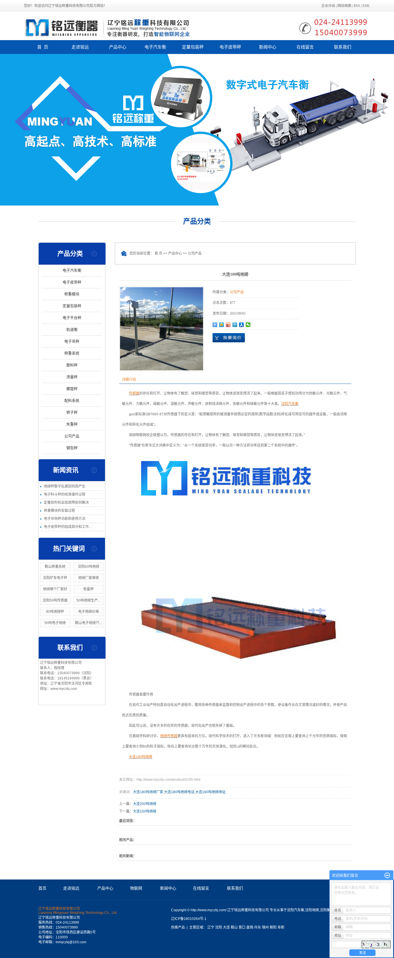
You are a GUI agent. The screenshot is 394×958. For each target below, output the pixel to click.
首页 (42, 888)
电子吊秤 (71, 341)
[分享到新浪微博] (228, 324)
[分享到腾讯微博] (234, 324)
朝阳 (273, 927)
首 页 (42, 46)
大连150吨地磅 (144, 811)
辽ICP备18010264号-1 (189, 919)
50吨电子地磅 (55, 623)
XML (366, 6)
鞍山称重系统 (55, 567)
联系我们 (342, 46)
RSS (357, 6)
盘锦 (249, 927)
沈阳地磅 (312, 910)
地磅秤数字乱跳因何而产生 (64, 486)
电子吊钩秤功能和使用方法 (64, 519)
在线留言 (305, 46)
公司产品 (71, 436)
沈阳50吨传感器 (55, 600)
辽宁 (210, 927)
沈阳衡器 (327, 910)
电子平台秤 (72, 317)
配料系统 (71, 400)
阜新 (280, 927)
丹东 (257, 927)
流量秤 (72, 377)
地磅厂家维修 (88, 578)
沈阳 (218, 927)
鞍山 (234, 927)
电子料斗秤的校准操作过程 (64, 494)
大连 (226, 927)
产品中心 (117, 46)
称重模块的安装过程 (59, 511)
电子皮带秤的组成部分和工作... (67, 527)
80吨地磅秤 (55, 612)
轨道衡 (72, 329)
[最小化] (387, 875)
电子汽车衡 (155, 46)
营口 (242, 927)
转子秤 (72, 412)
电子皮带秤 (230, 46)
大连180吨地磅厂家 (148, 792)
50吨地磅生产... (88, 600)
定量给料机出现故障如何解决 (66, 503)
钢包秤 (72, 448)
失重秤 (72, 424)
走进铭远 (80, 46)
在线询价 (229, 337)
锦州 (265, 927)
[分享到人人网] (241, 324)
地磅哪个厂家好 (55, 589)
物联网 (136, 888)
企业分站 (328, 6)
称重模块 (71, 294)
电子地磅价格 (88, 612)
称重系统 (71, 353)
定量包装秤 (193, 46)
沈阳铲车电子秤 (55, 578)
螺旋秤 (72, 388)
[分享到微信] (248, 324)
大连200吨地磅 (144, 804)
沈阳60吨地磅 (88, 567)
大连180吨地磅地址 (210, 792)
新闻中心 (267, 46)
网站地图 (344, 6)
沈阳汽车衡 (295, 910)
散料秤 (72, 365)
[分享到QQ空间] (221, 324)
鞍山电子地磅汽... (88, 623)
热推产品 (178, 927)
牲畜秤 (88, 589)
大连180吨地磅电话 (179, 792)
